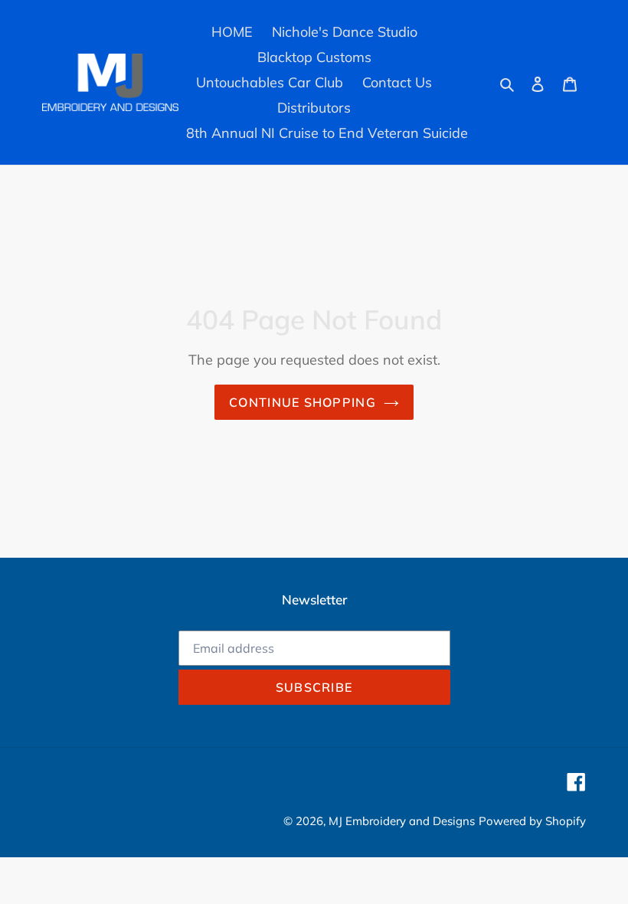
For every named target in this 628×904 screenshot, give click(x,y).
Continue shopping (302, 402)
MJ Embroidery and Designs (402, 821)
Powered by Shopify (532, 821)
